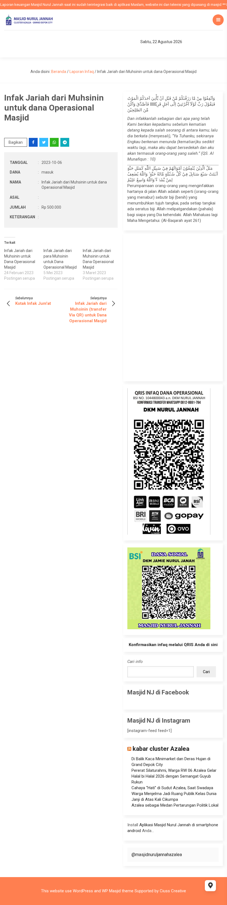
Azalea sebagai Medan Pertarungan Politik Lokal (174, 805)
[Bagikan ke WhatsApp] (55, 142)
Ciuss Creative (173, 890)
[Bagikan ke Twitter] (44, 142)
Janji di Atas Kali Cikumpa (154, 799)
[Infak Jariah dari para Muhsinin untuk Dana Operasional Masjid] (63, 264)
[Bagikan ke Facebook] (33, 142)
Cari (206, 672)
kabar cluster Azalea (161, 748)
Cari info (135, 661)
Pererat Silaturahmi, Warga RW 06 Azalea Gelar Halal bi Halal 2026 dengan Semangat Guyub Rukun (173, 776)
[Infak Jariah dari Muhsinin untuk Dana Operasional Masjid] (23, 264)
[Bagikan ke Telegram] (65, 142)
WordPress (83, 890)
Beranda (58, 71)
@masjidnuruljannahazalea (156, 854)
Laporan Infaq (81, 71)
